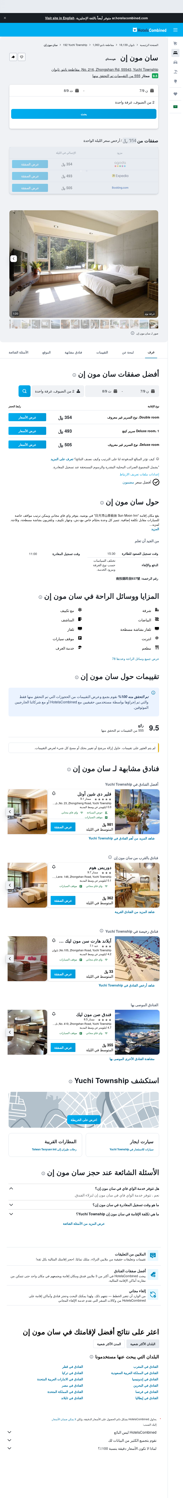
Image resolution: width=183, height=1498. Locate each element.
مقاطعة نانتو (107, 45)
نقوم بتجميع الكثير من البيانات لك (132, 1440)
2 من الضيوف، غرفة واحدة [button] (134, 102)
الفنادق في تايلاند (72, 1398)
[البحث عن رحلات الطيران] (175, 43)
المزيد (155, 529)
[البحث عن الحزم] (175, 71)
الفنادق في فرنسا (146, 1391)
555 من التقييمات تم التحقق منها (116, 75)
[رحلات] (175, 93)
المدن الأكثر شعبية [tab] (109, 1344)
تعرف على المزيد (62, 459)
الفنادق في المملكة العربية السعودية (134, 1372)
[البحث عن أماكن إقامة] (175, 52)
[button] (5, 18)
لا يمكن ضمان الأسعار (64, 1419)
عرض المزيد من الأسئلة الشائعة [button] (84, 1223)
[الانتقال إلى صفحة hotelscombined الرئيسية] (149, 30)
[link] (121, 838)
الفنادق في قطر (72, 1366)
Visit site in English (60, 18)
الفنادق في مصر (72, 1385)
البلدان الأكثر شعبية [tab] (142, 1344)
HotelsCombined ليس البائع (135, 1432)
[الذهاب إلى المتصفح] (175, 81)
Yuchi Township (77, 45)
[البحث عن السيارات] (175, 62)
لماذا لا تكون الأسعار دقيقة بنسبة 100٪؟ (127, 1448)
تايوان (131, 45)
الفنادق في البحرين (145, 1385)
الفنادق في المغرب (145, 1366)
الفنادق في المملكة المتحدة (65, 1391)
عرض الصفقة (63, 827)
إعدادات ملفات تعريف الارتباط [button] (139, 474)
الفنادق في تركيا (72, 1372)
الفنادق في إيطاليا (146, 1398)
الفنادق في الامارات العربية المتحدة (60, 1379)
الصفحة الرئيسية (149, 45)
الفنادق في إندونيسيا (145, 1379)
